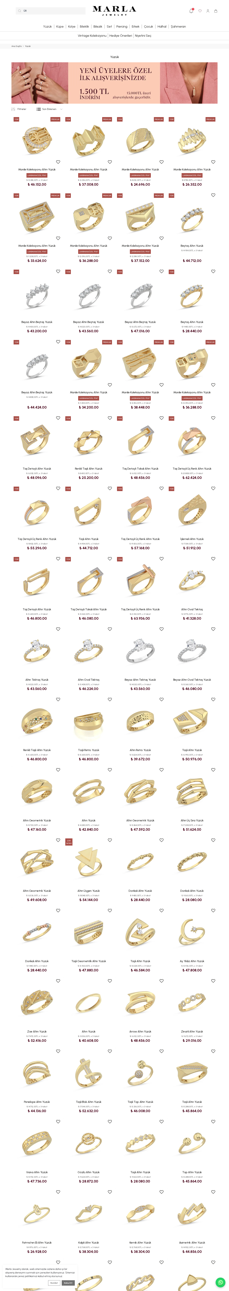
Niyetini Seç (143, 36)
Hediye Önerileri (120, 36)
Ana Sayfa (16, 46)
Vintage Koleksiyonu (92, 36)
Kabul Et (68, 1283)
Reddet (54, 1283)
